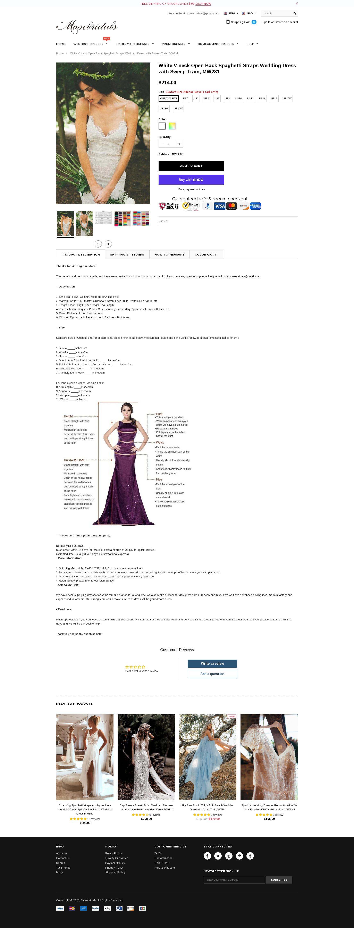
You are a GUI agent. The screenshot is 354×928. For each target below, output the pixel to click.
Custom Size (168, 98)
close (297, 3)
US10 (238, 98)
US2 (196, 98)
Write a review (212, 663)
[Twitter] (218, 856)
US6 (216, 98)
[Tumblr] (250, 856)
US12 (250, 98)
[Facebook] (207, 856)
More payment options (191, 189)
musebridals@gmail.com (245, 276)
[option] (103, 133)
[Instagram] (229, 856)
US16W (287, 98)
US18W (164, 108)
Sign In (266, 22)
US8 (227, 98)
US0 (185, 98)
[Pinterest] (239, 856)
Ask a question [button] (212, 674)
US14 (262, 98)
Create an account (286, 22)
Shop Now (203, 3)
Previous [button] (98, 244)
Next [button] (108, 244)
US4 (206, 98)
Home (60, 53)
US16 (274, 98)
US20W (178, 108)
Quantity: (165, 137)
